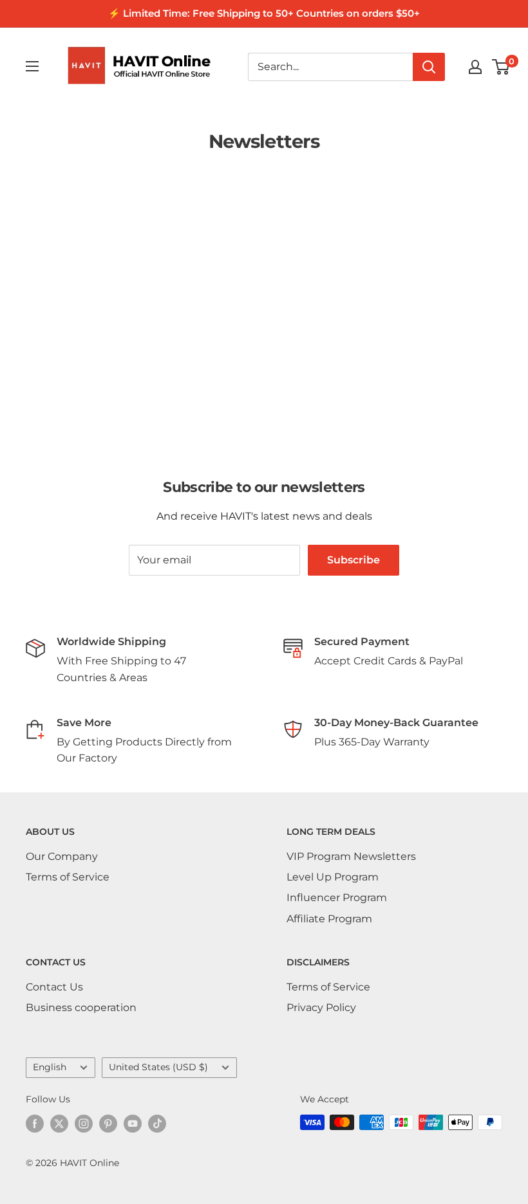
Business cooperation (81, 1007)
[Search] (429, 67)
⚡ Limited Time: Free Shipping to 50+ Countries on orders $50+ (264, 13)
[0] (501, 67)
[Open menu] (32, 66)
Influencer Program (337, 897)
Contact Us (54, 987)
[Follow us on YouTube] (133, 1124)
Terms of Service (67, 877)
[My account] (475, 67)
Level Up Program (333, 877)
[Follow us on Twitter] (59, 1124)
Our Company (62, 856)
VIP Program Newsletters (351, 856)
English (49, 1067)
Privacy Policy (321, 1007)
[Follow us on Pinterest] (108, 1124)
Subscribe (353, 560)
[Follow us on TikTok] (157, 1124)
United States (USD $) (158, 1067)
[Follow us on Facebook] (35, 1124)
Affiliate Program (329, 919)
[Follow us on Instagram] (84, 1124)
